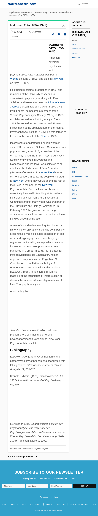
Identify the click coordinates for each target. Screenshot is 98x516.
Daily (94, 504)
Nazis (44, 136)
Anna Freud (48, 172)
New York (57, 78)
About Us (14, 504)
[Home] (22, 3)
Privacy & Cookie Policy (55, 504)
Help (24, 504)
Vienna (14, 78)
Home (4, 504)
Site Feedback (36, 504)
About (78, 49)
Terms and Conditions (79, 504)
